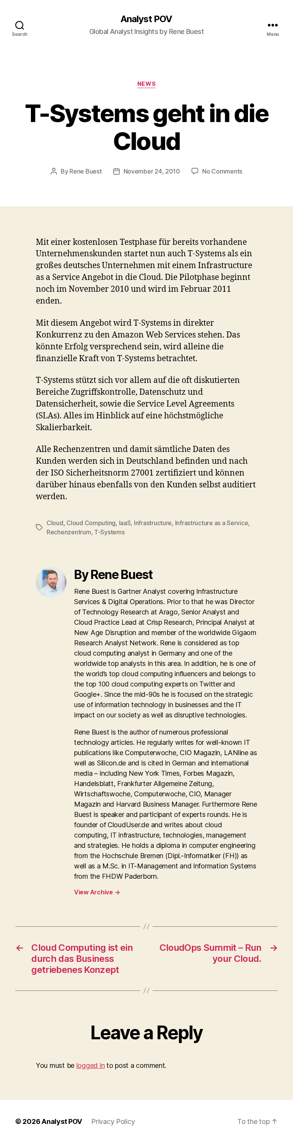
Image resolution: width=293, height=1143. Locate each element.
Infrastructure (153, 523)
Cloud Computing (91, 523)
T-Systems (109, 532)
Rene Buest (85, 171)
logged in (90, 1065)
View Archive (97, 892)
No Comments (222, 171)
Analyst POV (146, 19)
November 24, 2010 (152, 171)
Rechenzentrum (69, 532)
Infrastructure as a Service (211, 523)
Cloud (55, 523)
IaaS (125, 523)
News (146, 83)
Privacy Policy (113, 1121)
